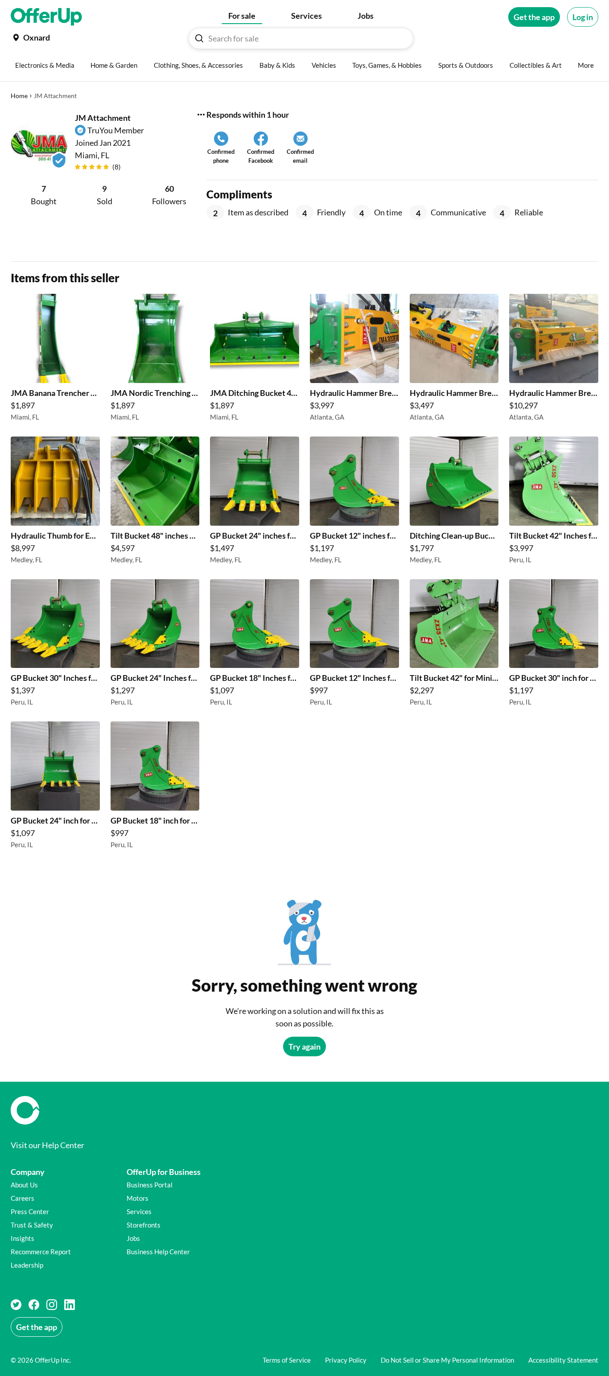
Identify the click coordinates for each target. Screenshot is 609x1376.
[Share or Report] (201, 114)
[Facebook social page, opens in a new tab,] (34, 1304)
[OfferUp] (46, 17)
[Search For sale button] (199, 38)
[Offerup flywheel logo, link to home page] (304, 1110)
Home (19, 95)
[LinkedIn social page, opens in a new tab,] (69, 1304)
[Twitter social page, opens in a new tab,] (16, 1304)
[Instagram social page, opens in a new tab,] (51, 1304)
